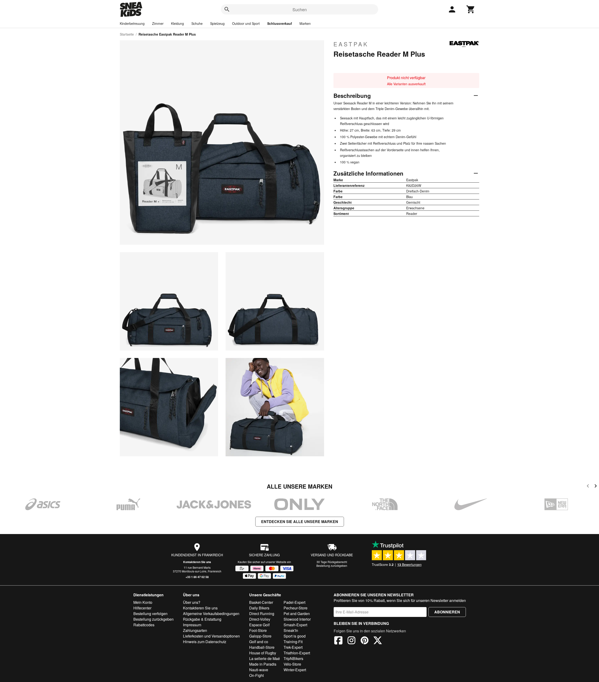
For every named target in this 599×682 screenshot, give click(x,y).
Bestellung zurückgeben (331, 566)
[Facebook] (338, 641)
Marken (305, 23)
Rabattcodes (143, 624)
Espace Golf (259, 624)
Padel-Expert (294, 602)
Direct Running (261, 613)
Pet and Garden (297, 613)
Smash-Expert (295, 624)
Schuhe (197, 23)
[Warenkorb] (470, 9)
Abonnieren (447, 612)
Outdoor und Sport (246, 23)
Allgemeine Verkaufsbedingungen (211, 613)
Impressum (192, 624)
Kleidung (177, 23)
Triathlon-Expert (297, 653)
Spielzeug (217, 23)
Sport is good (295, 636)
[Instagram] (351, 641)
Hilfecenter (142, 608)
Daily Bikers (259, 608)
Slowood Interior (297, 619)
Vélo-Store (292, 664)
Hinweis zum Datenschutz (204, 641)
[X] (377, 641)
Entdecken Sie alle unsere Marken (299, 521)
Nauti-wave (258, 669)
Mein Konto (142, 602)
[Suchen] (227, 9)
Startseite (127, 34)
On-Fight (256, 675)
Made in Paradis (262, 664)
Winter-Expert (295, 669)
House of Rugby (262, 653)
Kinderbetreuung (132, 23)
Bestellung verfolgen (150, 613)
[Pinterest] (364, 641)
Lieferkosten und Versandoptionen (211, 636)
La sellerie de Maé (264, 658)
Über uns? (191, 602)
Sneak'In (291, 630)
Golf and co (258, 641)
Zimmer (158, 23)
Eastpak (351, 44)
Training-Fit (293, 641)
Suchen (299, 9)
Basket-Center (261, 602)
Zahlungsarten (195, 630)
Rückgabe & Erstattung (202, 619)
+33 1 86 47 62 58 (197, 577)
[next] (595, 487)
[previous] (587, 487)
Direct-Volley (259, 619)
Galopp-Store (260, 636)
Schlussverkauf (279, 23)
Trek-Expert (293, 647)
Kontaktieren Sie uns (197, 562)
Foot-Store (258, 630)
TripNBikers (293, 658)
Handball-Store (261, 647)
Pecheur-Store (295, 608)
